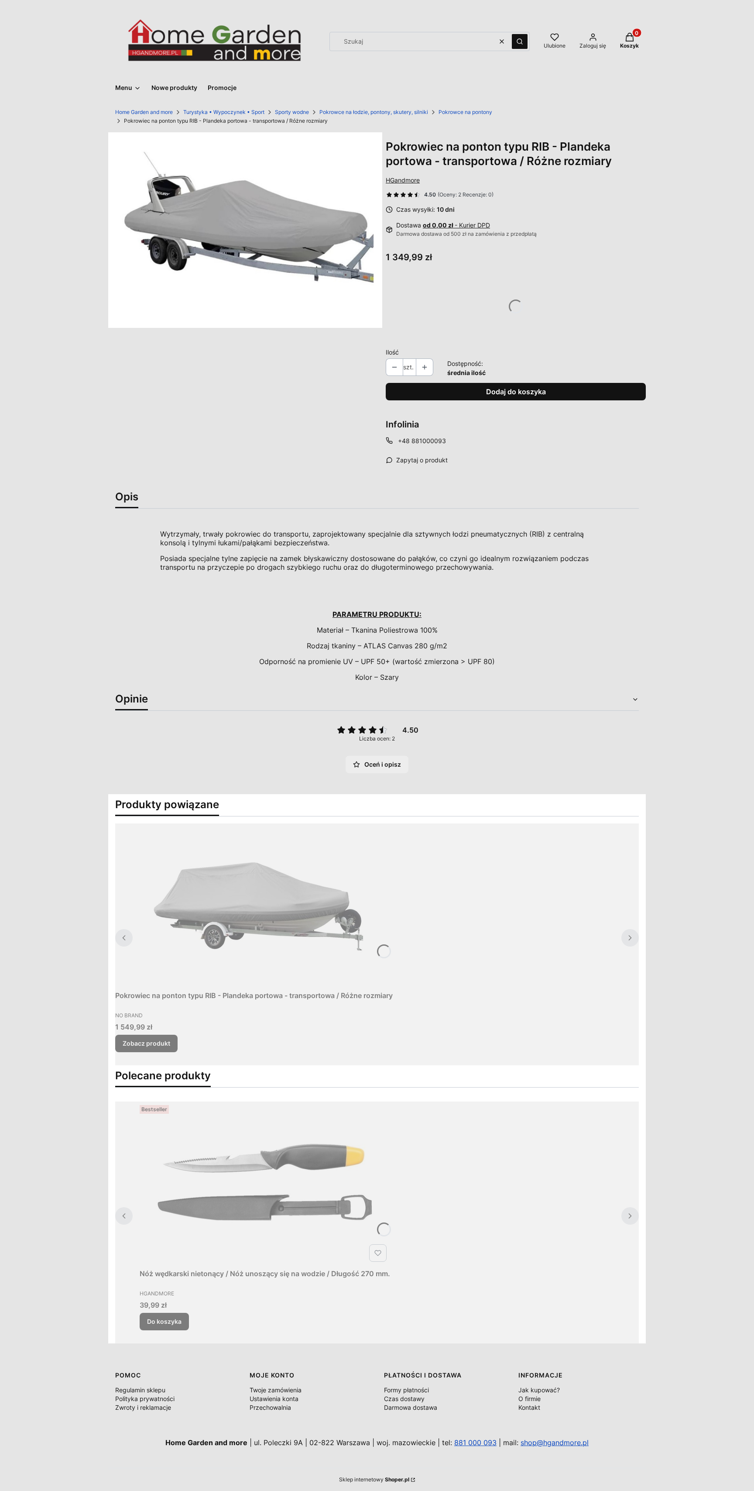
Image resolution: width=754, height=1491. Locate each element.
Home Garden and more (144, 112)
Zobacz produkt (146, 1043)
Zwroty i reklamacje (143, 1407)
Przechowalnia (270, 1407)
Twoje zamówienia (276, 1390)
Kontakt (529, 1407)
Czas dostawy (404, 1398)
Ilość (392, 352)
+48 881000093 (422, 440)
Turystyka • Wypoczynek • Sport (223, 112)
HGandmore (403, 180)
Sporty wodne (292, 112)
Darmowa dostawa (410, 1407)
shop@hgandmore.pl (555, 1442)
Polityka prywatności (145, 1398)
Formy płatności (406, 1390)
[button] (520, 41)
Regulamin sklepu (140, 1390)
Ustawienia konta (274, 1398)
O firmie (529, 1398)
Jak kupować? (539, 1390)
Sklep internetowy (374, 1479)
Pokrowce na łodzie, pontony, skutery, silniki (373, 112)
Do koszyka (164, 1321)
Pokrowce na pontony (465, 112)
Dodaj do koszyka (516, 391)
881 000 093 (475, 1442)
